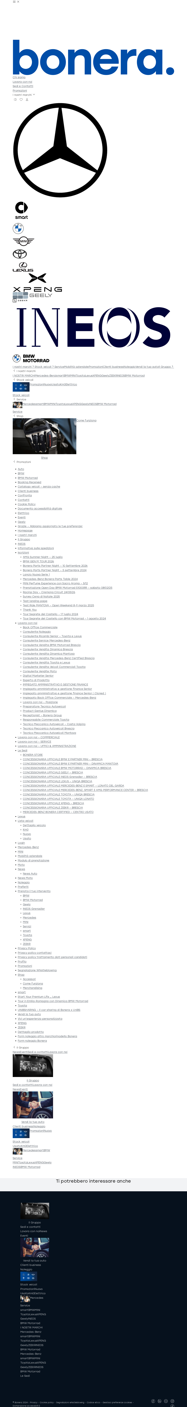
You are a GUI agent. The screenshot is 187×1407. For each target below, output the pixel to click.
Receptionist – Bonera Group (42, 715)
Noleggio (129, 366)
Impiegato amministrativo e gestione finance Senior (57, 688)
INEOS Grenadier (34, 908)
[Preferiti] (21, 99)
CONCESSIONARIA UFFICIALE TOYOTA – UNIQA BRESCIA (59, 794)
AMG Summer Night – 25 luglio (43, 557)
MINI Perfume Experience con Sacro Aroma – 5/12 (55, 583)
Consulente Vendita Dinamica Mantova (49, 653)
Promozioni (20, 90)
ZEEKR (113, 375)
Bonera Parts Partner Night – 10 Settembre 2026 (55, 565)
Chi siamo (19, 77)
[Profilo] (27, 99)
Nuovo (48, 384)
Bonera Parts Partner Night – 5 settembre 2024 (55, 570)
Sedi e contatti (38, 1051)
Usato (56, 384)
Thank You (30, 609)
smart (60, 375)
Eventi (22, 517)
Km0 (63, 384)
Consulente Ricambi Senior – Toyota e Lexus (52, 636)
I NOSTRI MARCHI (24, 375)
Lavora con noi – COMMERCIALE (39, 737)
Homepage (25, 530)
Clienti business (113, 366)
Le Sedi (22, 750)
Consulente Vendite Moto (40, 671)
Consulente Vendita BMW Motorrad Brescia (52, 644)
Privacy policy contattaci (35, 952)
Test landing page (35, 600)
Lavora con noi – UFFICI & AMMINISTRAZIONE (47, 745)
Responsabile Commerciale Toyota (46, 719)
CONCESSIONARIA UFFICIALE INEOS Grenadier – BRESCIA (60, 776)
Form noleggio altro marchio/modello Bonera (47, 1036)
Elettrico (71, 384)
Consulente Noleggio (37, 631)
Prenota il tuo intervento (34, 891)
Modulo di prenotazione (33, 860)
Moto (21, 864)
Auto (21, 469)
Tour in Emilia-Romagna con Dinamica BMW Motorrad (53, 1001)
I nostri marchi (27, 535)
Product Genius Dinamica (40, 710)
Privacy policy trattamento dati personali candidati (52, 957)
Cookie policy (47, 1402)
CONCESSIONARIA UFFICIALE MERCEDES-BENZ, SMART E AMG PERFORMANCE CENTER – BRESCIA (85, 789)
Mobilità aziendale (76, 366)
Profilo (22, 961)
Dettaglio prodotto (31, 1031)
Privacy (33, 1402)
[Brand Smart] (21, 200)
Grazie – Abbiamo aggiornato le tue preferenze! (50, 526)
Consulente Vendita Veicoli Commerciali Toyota (54, 666)
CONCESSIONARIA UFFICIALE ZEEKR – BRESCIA (53, 807)
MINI (73, 375)
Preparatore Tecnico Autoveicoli (44, 706)
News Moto (25, 877)
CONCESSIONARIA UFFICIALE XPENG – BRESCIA (53, 803)
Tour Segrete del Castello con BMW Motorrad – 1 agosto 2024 (64, 618)
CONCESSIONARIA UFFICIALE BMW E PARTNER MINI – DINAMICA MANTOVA (70, 763)
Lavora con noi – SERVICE (34, 741)
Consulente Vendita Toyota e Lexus (46, 662)
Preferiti (23, 886)
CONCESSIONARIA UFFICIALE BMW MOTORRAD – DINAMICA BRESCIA (67, 767)
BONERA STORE (33, 754)
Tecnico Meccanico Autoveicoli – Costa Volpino (54, 724)
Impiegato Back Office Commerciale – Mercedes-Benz (59, 697)
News (21, 869)
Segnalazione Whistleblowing (37, 970)
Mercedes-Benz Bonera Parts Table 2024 (50, 578)
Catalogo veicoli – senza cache (39, 486)
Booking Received (29, 482)
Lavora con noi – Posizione (40, 702)
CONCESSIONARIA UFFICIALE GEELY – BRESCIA (53, 772)
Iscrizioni (23, 552)
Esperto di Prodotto (36, 680)
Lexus (89, 375)
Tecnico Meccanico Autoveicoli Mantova (49, 732)
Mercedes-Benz (45, 375)
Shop (21, 974)
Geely (105, 375)
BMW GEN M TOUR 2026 (38, 561)
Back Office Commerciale (40, 627)
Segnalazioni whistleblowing (70, 1402)
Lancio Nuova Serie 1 (36, 574)
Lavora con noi (22, 81)
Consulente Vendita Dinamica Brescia (48, 649)
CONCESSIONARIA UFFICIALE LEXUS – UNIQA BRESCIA (57, 781)
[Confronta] (15, 99)
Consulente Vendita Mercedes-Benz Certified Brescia (59, 658)
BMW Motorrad (135, 375)
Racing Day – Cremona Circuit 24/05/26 (49, 592)
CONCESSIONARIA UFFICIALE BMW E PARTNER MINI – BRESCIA (63, 759)
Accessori (29, 979)
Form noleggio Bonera (32, 1040)
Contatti (23, 499)
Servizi (27, 926)
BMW (67, 375)
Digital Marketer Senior (38, 675)
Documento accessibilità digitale (40, 508)
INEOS (121, 375)
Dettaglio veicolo (34, 825)
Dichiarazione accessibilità (26, 1406)
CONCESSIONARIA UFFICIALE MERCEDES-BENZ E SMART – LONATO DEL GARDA (73, 785)
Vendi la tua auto (147, 366)
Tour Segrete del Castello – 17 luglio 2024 (50, 614)
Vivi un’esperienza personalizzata (40, 1018)
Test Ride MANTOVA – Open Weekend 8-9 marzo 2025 (58, 605)
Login (21, 842)
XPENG (97, 375)
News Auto (30, 873)
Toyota (80, 375)
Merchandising (32, 987)
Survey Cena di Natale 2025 (41, 596)
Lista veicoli (25, 820)
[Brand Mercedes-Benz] (60, 104)
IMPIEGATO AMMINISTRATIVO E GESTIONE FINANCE (55, 684)
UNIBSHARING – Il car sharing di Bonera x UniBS (49, 1009)
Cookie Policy (26, 504)
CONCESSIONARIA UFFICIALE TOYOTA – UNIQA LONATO (58, 798)
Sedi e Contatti (23, 86)
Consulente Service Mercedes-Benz (46, 640)
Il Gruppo (24, 539)
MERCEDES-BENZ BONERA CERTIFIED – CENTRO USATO (58, 811)
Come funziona (86, 420)
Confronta (25, 495)
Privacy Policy (27, 948)
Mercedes (29, 403)
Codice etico (93, 1402)
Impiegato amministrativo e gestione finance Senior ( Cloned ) (64, 693)
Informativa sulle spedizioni (36, 548)
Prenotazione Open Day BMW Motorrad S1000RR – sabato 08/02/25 (67, 587)
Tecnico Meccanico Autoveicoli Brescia (48, 728)
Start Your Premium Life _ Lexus (39, 996)
